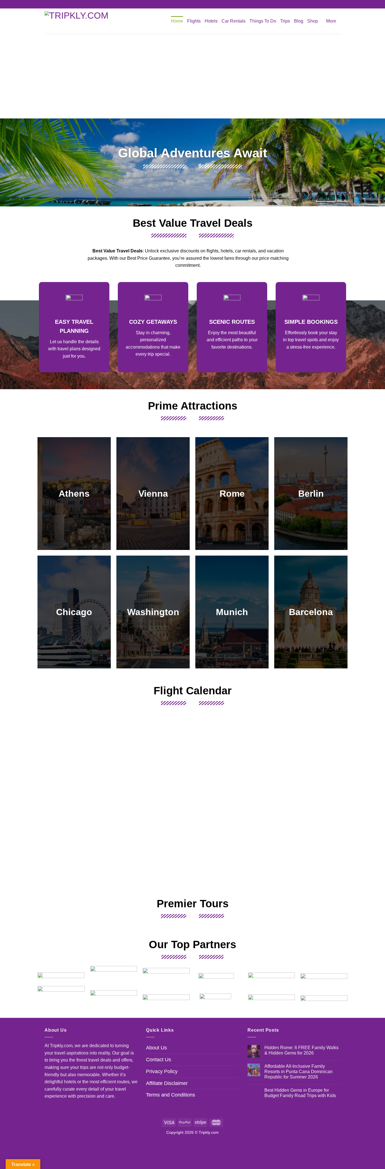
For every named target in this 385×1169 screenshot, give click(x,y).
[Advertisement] (192, 76)
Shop (312, 21)
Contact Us (158, 1059)
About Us (156, 1048)
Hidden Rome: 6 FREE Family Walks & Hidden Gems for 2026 (301, 1050)
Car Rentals (233, 21)
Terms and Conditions (170, 1095)
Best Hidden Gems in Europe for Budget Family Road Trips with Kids (300, 1093)
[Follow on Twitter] (198, 4)
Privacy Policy (162, 1071)
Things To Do (262, 21)
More (331, 21)
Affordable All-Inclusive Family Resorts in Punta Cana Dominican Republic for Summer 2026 (298, 1071)
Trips (285, 21)
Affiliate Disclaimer (167, 1083)
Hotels (211, 21)
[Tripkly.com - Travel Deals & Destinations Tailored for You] (80, 21)
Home (177, 21)
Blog (298, 21)
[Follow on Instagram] (192, 4)
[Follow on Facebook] (187, 4)
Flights (194, 21)
